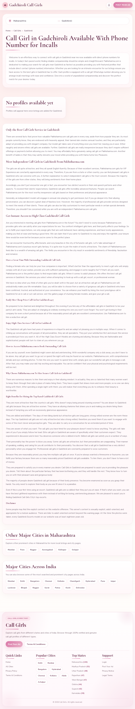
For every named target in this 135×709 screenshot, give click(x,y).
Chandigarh (75, 581)
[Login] (109, 5)
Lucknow (11, 588)
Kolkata (60, 581)
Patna (57, 588)
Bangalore (34, 581)
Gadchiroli (28, 31)
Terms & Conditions (36, 644)
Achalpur (41, 682)
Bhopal (24, 588)
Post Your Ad (14, 644)
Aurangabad (47, 550)
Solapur (75, 550)
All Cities (9, 666)
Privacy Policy (11, 671)
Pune (22, 550)
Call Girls (17, 31)
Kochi (68, 588)
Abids (64, 676)
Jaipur (113, 581)
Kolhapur (62, 550)
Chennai (48, 581)
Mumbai (11, 550)
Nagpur (33, 550)
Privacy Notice (108, 671)
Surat (47, 588)
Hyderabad (90, 581)
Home (8, 31)
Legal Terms (107, 675)
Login (104, 662)
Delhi (22, 581)
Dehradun (80, 588)
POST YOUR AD (123, 5)
